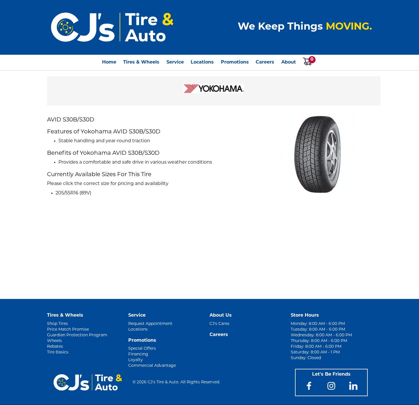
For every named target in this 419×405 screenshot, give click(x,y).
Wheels (54, 341)
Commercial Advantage (152, 366)
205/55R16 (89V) (73, 193)
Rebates (55, 347)
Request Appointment (150, 324)
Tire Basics (57, 352)
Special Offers (142, 349)
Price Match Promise (68, 329)
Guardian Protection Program (77, 335)
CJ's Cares (219, 324)
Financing (138, 354)
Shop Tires (57, 324)
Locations (202, 62)
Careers (265, 62)
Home (109, 62)
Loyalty (135, 360)
